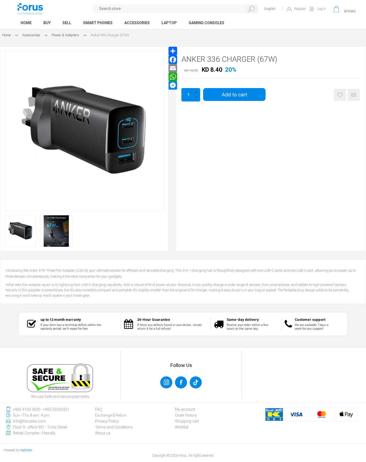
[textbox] (175, 8)
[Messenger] (173, 85)
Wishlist (181, 427)
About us (102, 433)
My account (185, 409)
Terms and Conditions (114, 427)
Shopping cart (187, 421)
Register (299, 9)
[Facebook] (173, 59)
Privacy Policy (107, 421)
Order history (186, 415)
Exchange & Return (111, 415)
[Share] (173, 51)
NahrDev (26, 450)
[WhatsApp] (173, 76)
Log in (321, 9)
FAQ (98, 409)
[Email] (173, 68)
